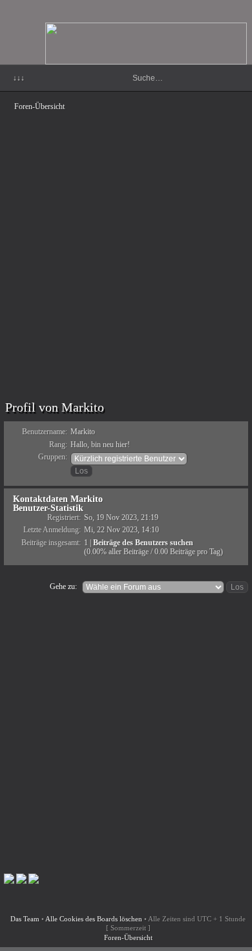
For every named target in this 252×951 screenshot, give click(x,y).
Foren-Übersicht (39, 106)
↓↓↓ (19, 78)
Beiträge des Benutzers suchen (143, 542)
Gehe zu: (63, 586)
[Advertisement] (126, 242)
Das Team (24, 919)
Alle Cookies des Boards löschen (93, 919)
